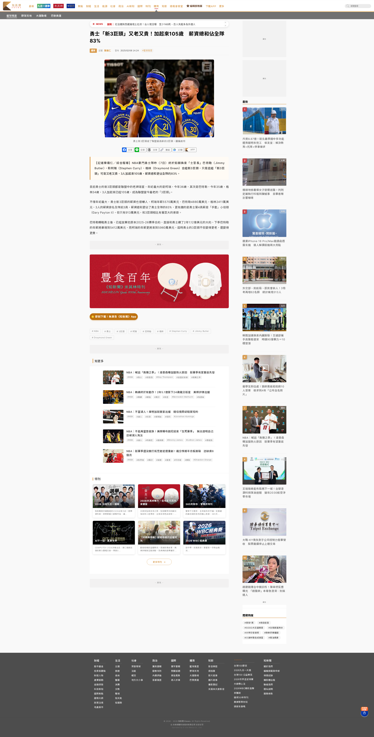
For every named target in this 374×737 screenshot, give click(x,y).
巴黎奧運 (56, 15)
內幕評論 (157, 675)
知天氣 (118, 698)
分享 (130, 150)
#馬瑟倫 (200, 397)
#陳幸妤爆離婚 (271, 632)
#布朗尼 (149, 440)
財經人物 (98, 675)
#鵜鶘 (139, 397)
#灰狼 (148, 417)
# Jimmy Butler (201, 331)
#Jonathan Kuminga (184, 416)
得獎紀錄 (268, 675)
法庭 (133, 671)
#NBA (130, 377)
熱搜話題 (175, 671)
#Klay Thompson (164, 377)
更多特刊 (159, 562)
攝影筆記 (213, 684)
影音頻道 (213, 666)
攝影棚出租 (269, 680)
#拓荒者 (140, 460)
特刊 (148, 6)
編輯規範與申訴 (272, 671)
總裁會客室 (176, 6)
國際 (140, 6)
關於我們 (268, 666)
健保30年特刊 (241, 697)
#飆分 (157, 397)
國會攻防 (157, 671)
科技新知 (98, 689)
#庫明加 (158, 417)
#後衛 (159, 460)
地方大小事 (137, 680)
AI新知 (131, 6)
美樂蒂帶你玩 (241, 702)
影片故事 (213, 675)
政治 (121, 6)
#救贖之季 (196, 377)
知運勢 (118, 702)
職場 (117, 693)
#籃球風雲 (147, 50)
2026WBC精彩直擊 (244, 688)
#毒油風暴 (274, 637)
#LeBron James (194, 440)
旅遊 (117, 671)
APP (193, 149)
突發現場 (136, 666)
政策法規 (98, 702)
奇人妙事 (175, 680)
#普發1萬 (249, 622)
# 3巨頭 (121, 331)
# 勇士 (107, 331)
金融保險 (98, 684)
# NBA (95, 331)
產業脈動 (98, 680)
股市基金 (98, 666)
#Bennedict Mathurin (182, 397)
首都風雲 (157, 680)
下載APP (211, 6)
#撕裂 (187, 460)
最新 (31, 6)
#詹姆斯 (160, 440)
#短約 (167, 417)
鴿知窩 (211, 671)
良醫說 (237, 693)
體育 (156, 6)
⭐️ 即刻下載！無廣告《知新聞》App (113, 316)
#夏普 (167, 460)
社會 (113, 6)
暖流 (133, 675)
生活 (96, 6)
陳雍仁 (107, 50)
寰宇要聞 (175, 666)
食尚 (117, 675)
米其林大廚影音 (216, 689)
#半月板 (177, 460)
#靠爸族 (209, 440)
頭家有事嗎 (239, 706)
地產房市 (98, 707)
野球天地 (26, 15)
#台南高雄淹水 (276, 627)
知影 (164, 6)
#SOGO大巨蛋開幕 (254, 627)
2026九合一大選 (242, 670)
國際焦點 (98, 693)
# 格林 (160, 331)
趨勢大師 (98, 698)
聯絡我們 (268, 684)
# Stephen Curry (178, 331)
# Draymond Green (102, 337)
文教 (117, 689)
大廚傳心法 (239, 683)
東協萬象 (175, 675)
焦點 (80, 6)
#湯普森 (149, 377)
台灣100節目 (240, 665)
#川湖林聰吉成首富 (254, 637)
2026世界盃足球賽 (243, 679)
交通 (117, 666)
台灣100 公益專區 (243, 674)
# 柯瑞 (133, 331)
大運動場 (41, 15)
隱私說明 (268, 689)
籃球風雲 (12, 15)
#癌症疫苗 (264, 622)
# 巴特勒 (147, 331)
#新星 (165, 397)
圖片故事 (213, 680)
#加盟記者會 (182, 377)
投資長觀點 (100, 671)
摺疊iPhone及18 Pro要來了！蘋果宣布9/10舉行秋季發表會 (140, 24)
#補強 (148, 397)
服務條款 (268, 693)
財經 (88, 6)
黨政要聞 (157, 666)
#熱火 (139, 377)
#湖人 (139, 417)
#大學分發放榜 (252, 632)
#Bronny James (175, 440)
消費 (117, 684)
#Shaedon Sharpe (203, 460)
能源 (105, 6)
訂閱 (180, 150)
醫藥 (117, 680)
